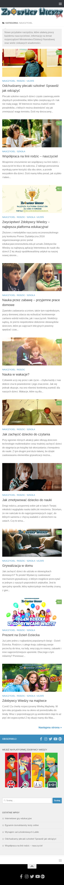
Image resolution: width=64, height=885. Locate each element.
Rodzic (21, 81)
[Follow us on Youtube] (55, 739)
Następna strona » (50, 727)
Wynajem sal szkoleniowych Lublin (22, 832)
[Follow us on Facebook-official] (41, 739)
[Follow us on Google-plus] (60, 739)
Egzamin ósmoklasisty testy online (22, 825)
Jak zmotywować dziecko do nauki (27, 500)
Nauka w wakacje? (15, 374)
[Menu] (60, 3)
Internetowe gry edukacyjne (18, 818)
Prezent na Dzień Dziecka (21, 635)
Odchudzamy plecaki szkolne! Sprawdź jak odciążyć (30, 839)
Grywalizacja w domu (17, 565)
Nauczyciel (8, 81)
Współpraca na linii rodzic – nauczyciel (30, 156)
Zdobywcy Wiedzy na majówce (24, 700)
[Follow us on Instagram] (45, 739)
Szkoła (21, 151)
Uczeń (30, 81)
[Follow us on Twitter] (50, 739)
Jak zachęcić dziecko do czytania (26, 434)
